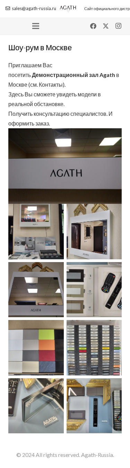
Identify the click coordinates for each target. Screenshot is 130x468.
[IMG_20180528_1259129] (36, 347)
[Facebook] (93, 26)
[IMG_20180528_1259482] (94, 290)
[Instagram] (118, 26)
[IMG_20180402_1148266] (94, 347)
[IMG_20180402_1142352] (94, 406)
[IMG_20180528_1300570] (36, 290)
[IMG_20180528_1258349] (94, 231)
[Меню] (36, 26)
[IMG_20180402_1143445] (36, 406)
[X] (105, 26)
